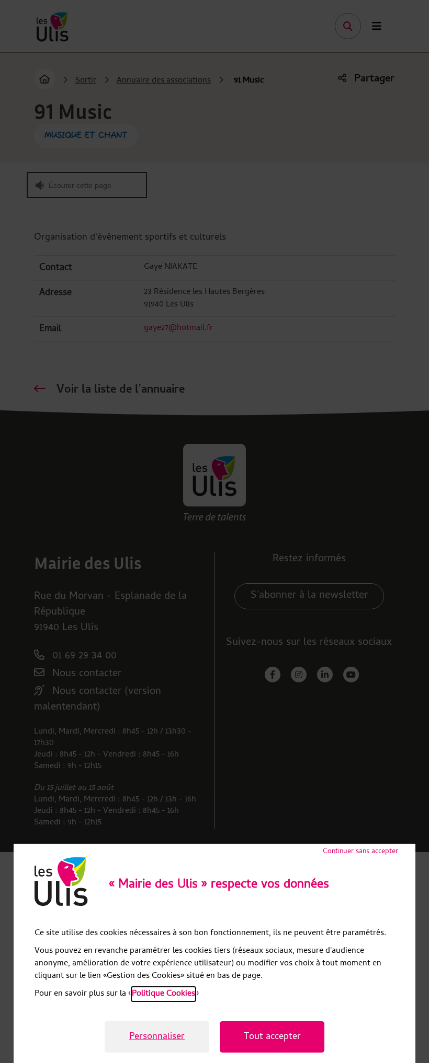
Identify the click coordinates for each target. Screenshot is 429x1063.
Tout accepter (272, 1037)
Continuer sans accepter (360, 851)
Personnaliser (157, 1037)
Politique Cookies (163, 994)
